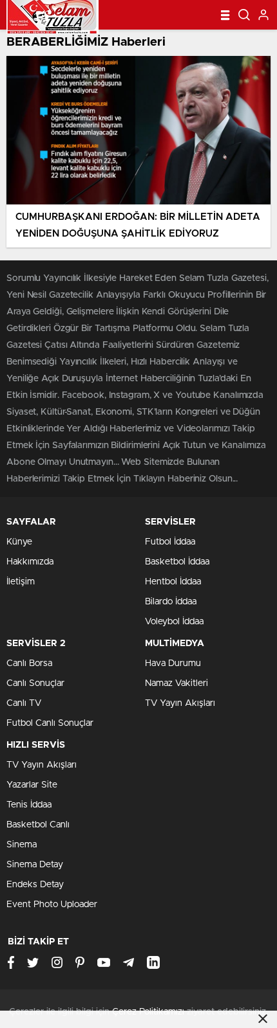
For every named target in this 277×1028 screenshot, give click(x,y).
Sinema (21, 844)
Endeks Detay (35, 884)
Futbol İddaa (170, 541)
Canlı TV (23, 703)
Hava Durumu (173, 663)
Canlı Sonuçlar (35, 683)
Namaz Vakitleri (176, 683)
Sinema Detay (34, 864)
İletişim (20, 581)
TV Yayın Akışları (180, 703)
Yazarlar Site (31, 784)
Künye (19, 541)
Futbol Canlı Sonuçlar (49, 723)
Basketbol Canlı (38, 824)
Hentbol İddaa (173, 581)
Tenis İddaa (29, 804)
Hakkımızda (29, 561)
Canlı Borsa (29, 663)
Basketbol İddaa (177, 561)
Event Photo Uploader (51, 904)
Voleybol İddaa (174, 621)
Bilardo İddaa (170, 601)
